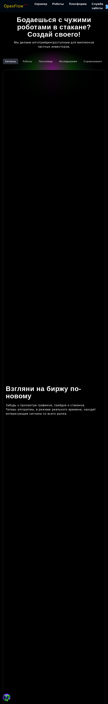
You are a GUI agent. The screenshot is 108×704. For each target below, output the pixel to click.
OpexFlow (13, 6)
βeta (26, 4)
